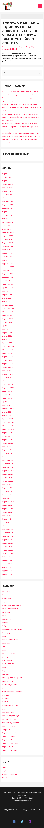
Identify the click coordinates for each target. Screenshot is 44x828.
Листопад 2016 (8, 533)
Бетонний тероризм (10, 609)
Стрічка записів (8, 771)
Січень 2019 (6, 457)
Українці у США (8, 747)
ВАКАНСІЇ (6, 612)
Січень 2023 (6, 301)
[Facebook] (14, 821)
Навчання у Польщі (9, 685)
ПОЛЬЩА (5, 702)
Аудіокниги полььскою (11, 602)
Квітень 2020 (7, 405)
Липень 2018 (7, 477)
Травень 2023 (7, 288)
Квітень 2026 (7, 187)
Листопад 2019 (8, 422)
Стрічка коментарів (10, 774)
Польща (5, 698)
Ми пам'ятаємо (8, 681)
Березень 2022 (8, 333)
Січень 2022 (6, 339)
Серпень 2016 (7, 543)
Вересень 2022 (8, 315)
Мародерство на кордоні (12, 678)
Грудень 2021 (7, 343)
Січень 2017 (6, 526)
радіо (4, 709)
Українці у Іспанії (9, 733)
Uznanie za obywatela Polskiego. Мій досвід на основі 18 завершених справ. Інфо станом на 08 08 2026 (21, 107)
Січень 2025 (6, 219)
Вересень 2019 (8, 429)
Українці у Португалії (10, 743)
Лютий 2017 (7, 522)
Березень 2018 (8, 488)
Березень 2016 (8, 560)
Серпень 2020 (7, 391)
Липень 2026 (7, 177)
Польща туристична (10, 705)
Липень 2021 (7, 360)
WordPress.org (7, 778)
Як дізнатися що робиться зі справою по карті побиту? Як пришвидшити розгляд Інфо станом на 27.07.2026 (21, 126)
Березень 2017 (8, 519)
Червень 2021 (7, 363)
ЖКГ (4, 647)
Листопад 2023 (8, 267)
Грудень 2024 (7, 222)
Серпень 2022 (7, 319)
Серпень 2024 (7, 236)
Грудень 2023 (7, 263)
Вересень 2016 (8, 540)
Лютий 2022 (7, 336)
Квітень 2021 (7, 370)
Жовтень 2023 (7, 270)
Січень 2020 (6, 415)
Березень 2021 (8, 374)
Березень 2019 (8, 450)
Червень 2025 (7, 212)
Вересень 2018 (8, 471)
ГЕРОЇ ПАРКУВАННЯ (10, 640)
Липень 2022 (7, 322)
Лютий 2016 (7, 564)
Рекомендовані (8, 712)
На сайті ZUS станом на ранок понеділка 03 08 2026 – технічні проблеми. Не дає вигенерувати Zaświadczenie (20, 117)
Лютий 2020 (7, 412)
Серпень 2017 (7, 505)
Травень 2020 (7, 402)
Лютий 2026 (7, 194)
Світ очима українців (10, 723)
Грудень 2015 (7, 571)
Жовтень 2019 (7, 426)
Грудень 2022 (7, 305)
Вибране (5, 626)
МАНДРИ (5, 674)
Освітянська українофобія (12, 691)
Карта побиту (24, 47)
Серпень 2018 (7, 474)
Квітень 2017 (7, 515)
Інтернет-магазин (9, 653)
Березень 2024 (8, 253)
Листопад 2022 (8, 308)
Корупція (5, 671)
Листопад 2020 (8, 384)
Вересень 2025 (8, 205)
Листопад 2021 (8, 346)
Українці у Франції (9, 750)
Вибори (5, 622)
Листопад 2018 (8, 464)
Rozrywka (6, 591)
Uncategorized (7, 595)
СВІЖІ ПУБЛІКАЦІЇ (9, 719)
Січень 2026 (6, 198)
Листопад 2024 (8, 225)
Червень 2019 (7, 439)
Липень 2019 (7, 436)
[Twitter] (22, 821)
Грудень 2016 (7, 529)
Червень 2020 (7, 398)
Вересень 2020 (8, 388)
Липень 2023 (7, 281)
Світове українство (9, 726)
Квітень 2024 (7, 250)
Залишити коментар (10, 47)
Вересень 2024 (8, 232)
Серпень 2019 (7, 433)
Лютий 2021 (7, 377)
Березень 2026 (8, 191)
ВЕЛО (4, 616)
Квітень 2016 (7, 557)
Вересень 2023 (8, 274)
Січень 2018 (6, 495)
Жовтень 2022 (7, 312)
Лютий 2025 (7, 215)
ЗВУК (4, 650)
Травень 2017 (7, 512)
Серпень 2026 (7, 174)
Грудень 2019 (7, 419)
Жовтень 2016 (7, 536)
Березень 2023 (8, 294)
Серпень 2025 (7, 208)
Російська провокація (10, 716)
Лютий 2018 (7, 491)
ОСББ (4, 688)
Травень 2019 (7, 443)
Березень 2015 (8, 574)
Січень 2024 (6, 260)
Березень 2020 (8, 408)
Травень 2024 (7, 246)
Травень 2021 (7, 367)
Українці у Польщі (9, 740)
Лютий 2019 (7, 453)
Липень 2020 (7, 395)
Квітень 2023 (7, 291)
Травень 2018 (7, 481)
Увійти (4, 767)
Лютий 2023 (7, 298)
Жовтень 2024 (7, 229)
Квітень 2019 (7, 446)
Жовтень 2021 (7, 350)
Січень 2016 (6, 567)
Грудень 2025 (7, 201)
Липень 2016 (7, 546)
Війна (4, 636)
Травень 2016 (7, 553)
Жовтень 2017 (7, 498)
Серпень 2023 (7, 277)
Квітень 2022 (7, 329)
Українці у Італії (8, 736)
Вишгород (6, 633)
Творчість (6, 729)
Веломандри (7, 619)
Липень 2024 (7, 239)
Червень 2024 (7, 243)
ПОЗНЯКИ (6, 695)
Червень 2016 (7, 550)
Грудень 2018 (7, 460)
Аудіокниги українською (11, 605)
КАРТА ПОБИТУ (8, 664)
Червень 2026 (7, 181)
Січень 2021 (6, 381)
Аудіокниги (6, 598)
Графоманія (6, 643)
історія (5, 657)
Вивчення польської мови (12, 629)
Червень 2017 (7, 509)
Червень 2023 (7, 284)
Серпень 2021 (7, 357)
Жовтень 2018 (7, 467)
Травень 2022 (7, 326)
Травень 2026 (7, 184)
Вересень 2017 (8, 502)
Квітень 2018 (7, 484)
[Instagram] (30, 821)
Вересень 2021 (8, 353)
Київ (4, 667)
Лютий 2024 (7, 257)
